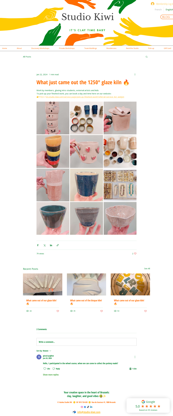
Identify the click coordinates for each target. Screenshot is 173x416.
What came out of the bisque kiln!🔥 (86, 302)
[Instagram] (82, 407)
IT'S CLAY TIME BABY (88, 30)
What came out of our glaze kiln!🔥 (41, 302)
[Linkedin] (91, 407)
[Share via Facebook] (37, 245)
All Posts (27, 56)
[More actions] (135, 74)
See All (147, 268)
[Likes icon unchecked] (44, 368)
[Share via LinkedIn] (51, 245)
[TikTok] (88, 407)
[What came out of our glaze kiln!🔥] (42, 284)
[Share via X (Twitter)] (44, 245)
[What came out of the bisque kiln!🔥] (86, 284)
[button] (19, 48)
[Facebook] (85, 407)
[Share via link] (57, 245)
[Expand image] (52, 118)
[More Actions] (135, 357)
